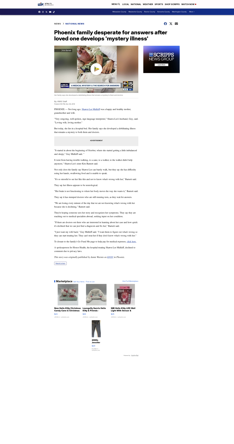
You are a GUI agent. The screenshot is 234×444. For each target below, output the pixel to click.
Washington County (179, 11)
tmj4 (40, 12)
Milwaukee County (119, 11)
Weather (148, 4)
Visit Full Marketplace (130, 281)
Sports (159, 4)
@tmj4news (54, 12)
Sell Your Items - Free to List (83, 282)
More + (192, 11)
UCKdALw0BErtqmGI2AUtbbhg (51, 12)
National (136, 4)
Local (125, 4)
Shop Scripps (172, 4)
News (57, 24)
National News (74, 24)
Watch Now (188, 4)
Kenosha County (163, 11)
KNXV (110, 257)
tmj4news (43, 12)
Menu (115, 4)
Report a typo (60, 263)
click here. (131, 241)
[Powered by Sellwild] (134, 355)
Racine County (149, 11)
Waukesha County (135, 11)
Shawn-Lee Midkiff (91, 109)
